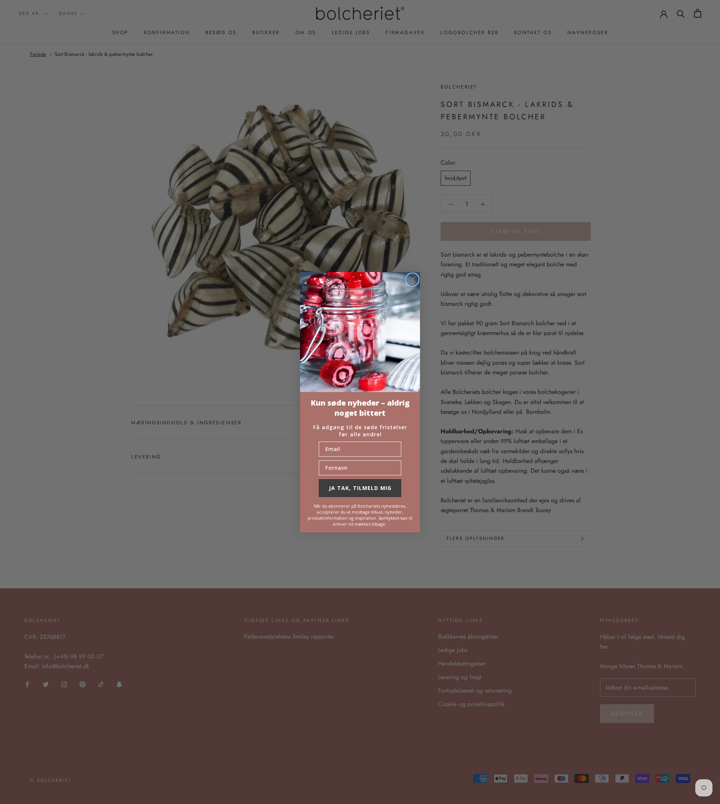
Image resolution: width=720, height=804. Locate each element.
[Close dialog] (412, 280)
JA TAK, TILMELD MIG (360, 487)
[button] (360, 332)
